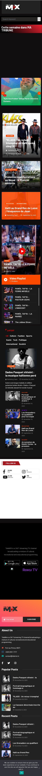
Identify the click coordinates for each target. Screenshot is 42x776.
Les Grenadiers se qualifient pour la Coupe (28, 414)
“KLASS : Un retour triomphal (26, 696)
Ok (22, 773)
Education (10, 203)
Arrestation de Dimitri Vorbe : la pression (29, 444)
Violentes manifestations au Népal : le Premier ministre (20, 180)
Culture (9, 136)
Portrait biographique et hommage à (23, 687)
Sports (24, 410)
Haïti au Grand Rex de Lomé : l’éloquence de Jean (21, 209)
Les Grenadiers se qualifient (25, 743)
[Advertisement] (21, 55)
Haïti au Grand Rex (21, 752)
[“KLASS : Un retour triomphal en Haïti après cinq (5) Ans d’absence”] (6, 698)
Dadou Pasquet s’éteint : (24, 724)
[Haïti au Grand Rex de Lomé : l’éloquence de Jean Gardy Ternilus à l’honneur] (12, 429)
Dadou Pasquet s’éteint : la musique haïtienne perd (20, 374)
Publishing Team (12, 150)
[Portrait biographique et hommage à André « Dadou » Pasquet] (12, 396)
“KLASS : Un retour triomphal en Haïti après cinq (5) (19, 143)
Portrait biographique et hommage (23, 733)
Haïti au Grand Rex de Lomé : (28, 429)
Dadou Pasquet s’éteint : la (25, 677)
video (7, 261)
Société (24, 440)
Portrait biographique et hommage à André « (29, 398)
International (11, 169)
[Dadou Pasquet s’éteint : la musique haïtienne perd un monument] (21, 358)
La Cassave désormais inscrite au (26, 706)
